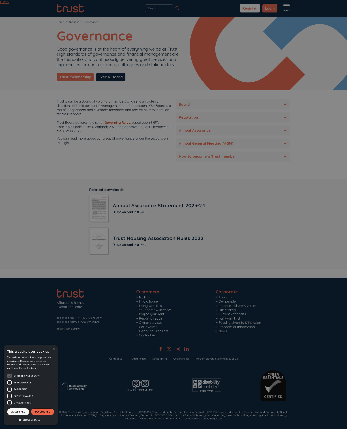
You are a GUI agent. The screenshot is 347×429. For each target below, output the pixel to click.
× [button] (53, 348)
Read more (32, 367)
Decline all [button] (42, 411)
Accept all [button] (18, 411)
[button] (30, 420)
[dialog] (31, 385)
